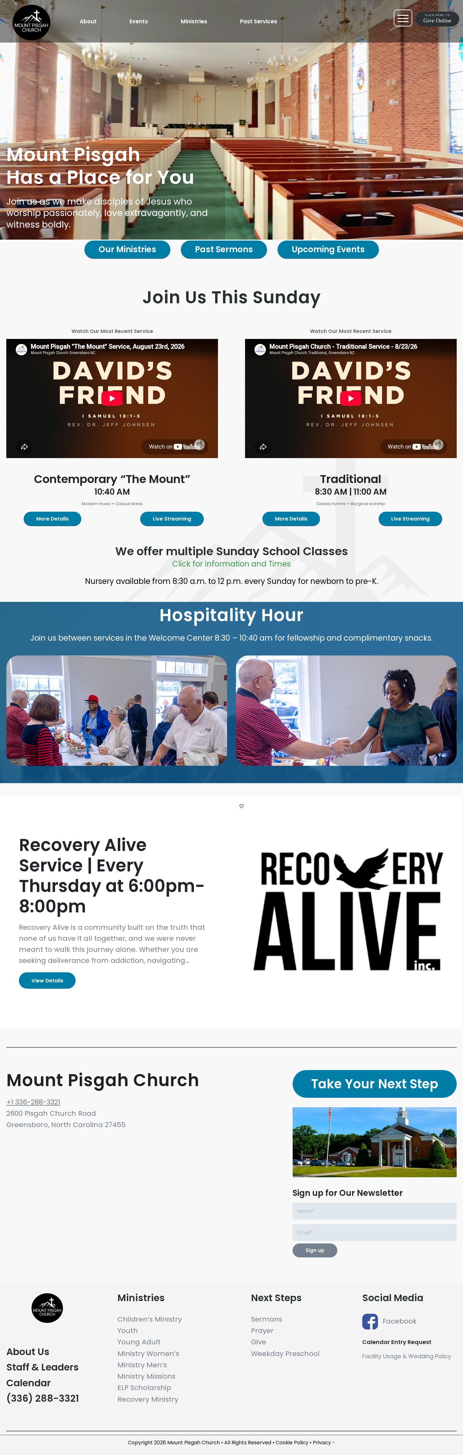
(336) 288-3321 (42, 1398)
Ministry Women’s (148, 1354)
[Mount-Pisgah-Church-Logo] (46, 36)
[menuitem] (88, 21)
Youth (127, 1331)
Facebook (400, 1321)
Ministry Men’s (142, 1365)
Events (138, 21)
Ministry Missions (146, 1376)
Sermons (266, 1319)
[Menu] (448, 17)
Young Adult (139, 1342)
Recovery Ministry (147, 1399)
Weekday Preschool (285, 1354)
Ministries (194, 21)
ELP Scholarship (144, 1388)
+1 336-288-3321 (33, 1102)
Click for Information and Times (231, 564)
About (88, 21)
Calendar (28, 1383)
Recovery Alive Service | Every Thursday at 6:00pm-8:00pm (112, 875)
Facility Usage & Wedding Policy (406, 1356)
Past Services (258, 21)
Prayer (262, 1331)
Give (258, 1342)
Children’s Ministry (149, 1319)
